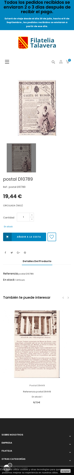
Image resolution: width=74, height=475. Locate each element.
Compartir (5, 253)
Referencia (10, 274)
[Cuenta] (61, 62)
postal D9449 (37, 385)
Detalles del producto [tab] (37, 261)
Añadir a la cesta (23, 236)
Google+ (18, 253)
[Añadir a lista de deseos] (51, 237)
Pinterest (25, 253)
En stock (9, 280)
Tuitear (12, 253)
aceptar (65, 471)
